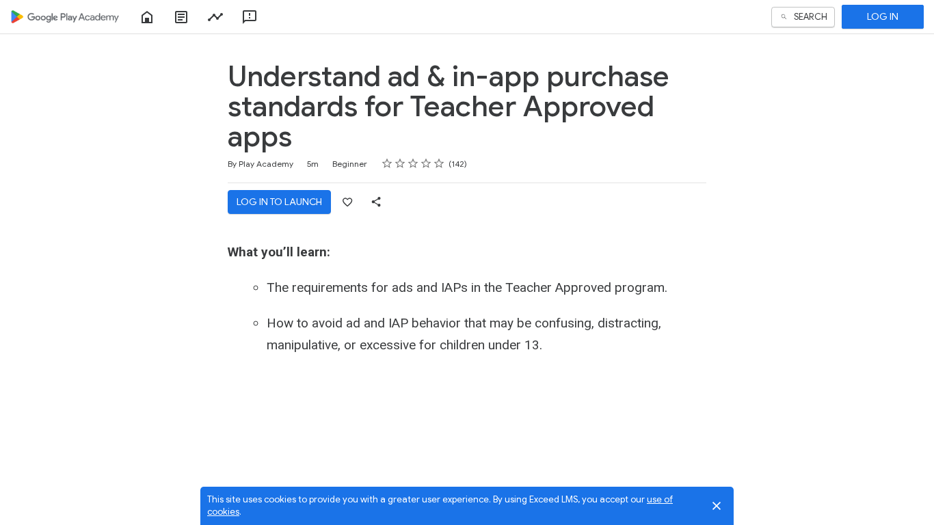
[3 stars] (413, 163)
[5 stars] (439, 163)
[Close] (716, 506)
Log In (882, 16)
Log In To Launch (279, 202)
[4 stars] (426, 163)
